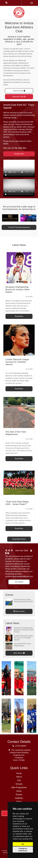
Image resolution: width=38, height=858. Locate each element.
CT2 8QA (21, 760)
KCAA (24, 82)
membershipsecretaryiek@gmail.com (19, 576)
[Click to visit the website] (8, 218)
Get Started (19, 582)
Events (19, 794)
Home (19, 773)
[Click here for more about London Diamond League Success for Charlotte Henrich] (8, 638)
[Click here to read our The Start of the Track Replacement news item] (19, 412)
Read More (19, 316)
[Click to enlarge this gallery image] (6, 678)
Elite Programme (19, 787)
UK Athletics (16, 82)
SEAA (5, 85)
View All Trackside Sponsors (19, 227)
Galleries (19, 798)
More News (18, 653)
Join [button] (19, 780)
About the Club (18, 96)
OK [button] (23, 844)
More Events (20, 611)
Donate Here (19, 154)
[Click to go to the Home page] (19, 12)
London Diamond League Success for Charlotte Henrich (23, 638)
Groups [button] (19, 784)
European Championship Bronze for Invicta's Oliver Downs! (24, 630)
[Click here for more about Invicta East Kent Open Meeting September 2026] (8, 602)
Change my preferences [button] (22, 849)
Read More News (19, 539)
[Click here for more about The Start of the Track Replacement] (8, 646)
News (19, 791)
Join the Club (18, 91)
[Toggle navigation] (32, 3)
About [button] (19, 777)
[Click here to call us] (6, 3)
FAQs (19, 801)
